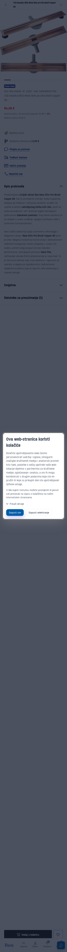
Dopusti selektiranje (39, 512)
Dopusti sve (15, 512)
